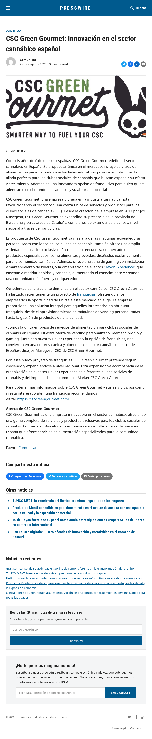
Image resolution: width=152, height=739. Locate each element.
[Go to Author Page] (11, 62)
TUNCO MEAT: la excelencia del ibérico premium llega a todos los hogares (68, 501)
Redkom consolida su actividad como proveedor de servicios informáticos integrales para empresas (74, 578)
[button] (8, 8)
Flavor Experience (119, 267)
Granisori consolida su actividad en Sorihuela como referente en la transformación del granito (70, 568)
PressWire (76, 8)
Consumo (14, 31)
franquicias (86, 294)
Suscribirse (76, 641)
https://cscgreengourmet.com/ (43, 399)
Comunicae (28, 60)
